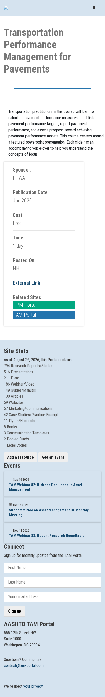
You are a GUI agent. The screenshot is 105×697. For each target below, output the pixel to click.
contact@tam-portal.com (24, 665)
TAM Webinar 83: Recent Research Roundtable (46, 535)
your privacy (33, 686)
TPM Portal (25, 305)
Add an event (53, 457)
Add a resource (20, 457)
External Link (26, 283)
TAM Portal (25, 315)
